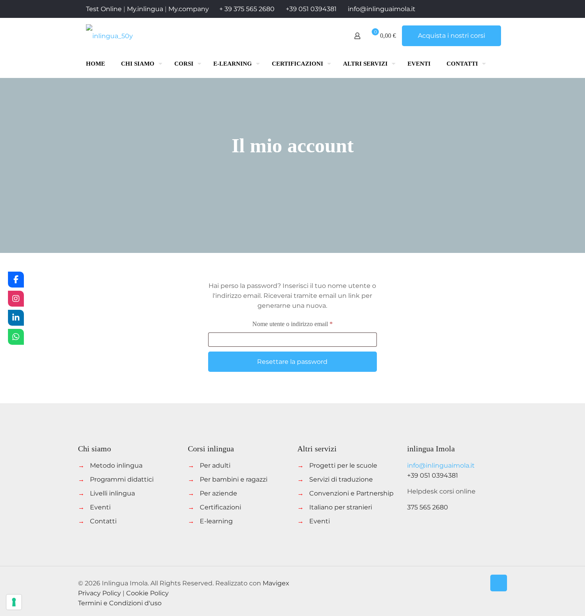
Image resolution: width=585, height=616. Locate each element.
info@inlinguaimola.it (381, 9)
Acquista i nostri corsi (451, 35)
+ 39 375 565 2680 (247, 9)
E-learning (216, 521)
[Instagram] (16, 299)
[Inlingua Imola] (109, 36)
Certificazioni (220, 507)
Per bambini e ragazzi (233, 479)
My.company (188, 9)
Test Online (104, 9)
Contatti (103, 521)
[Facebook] (16, 280)
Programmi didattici (122, 479)
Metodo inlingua (116, 465)
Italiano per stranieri (340, 507)
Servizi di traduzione (341, 479)
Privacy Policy (99, 593)
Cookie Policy (147, 593)
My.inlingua (145, 9)
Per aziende (218, 493)
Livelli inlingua (112, 493)
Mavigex (276, 583)
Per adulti (215, 465)
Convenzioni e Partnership (351, 493)
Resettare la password (292, 361)
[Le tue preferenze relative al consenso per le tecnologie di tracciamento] (13, 602)
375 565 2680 (427, 507)
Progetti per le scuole (343, 465)
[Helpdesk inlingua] (16, 337)
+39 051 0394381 (311, 9)
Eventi (100, 507)
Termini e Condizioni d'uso (120, 603)
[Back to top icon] (498, 583)
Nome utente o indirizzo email (304, 323)
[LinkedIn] (16, 318)
